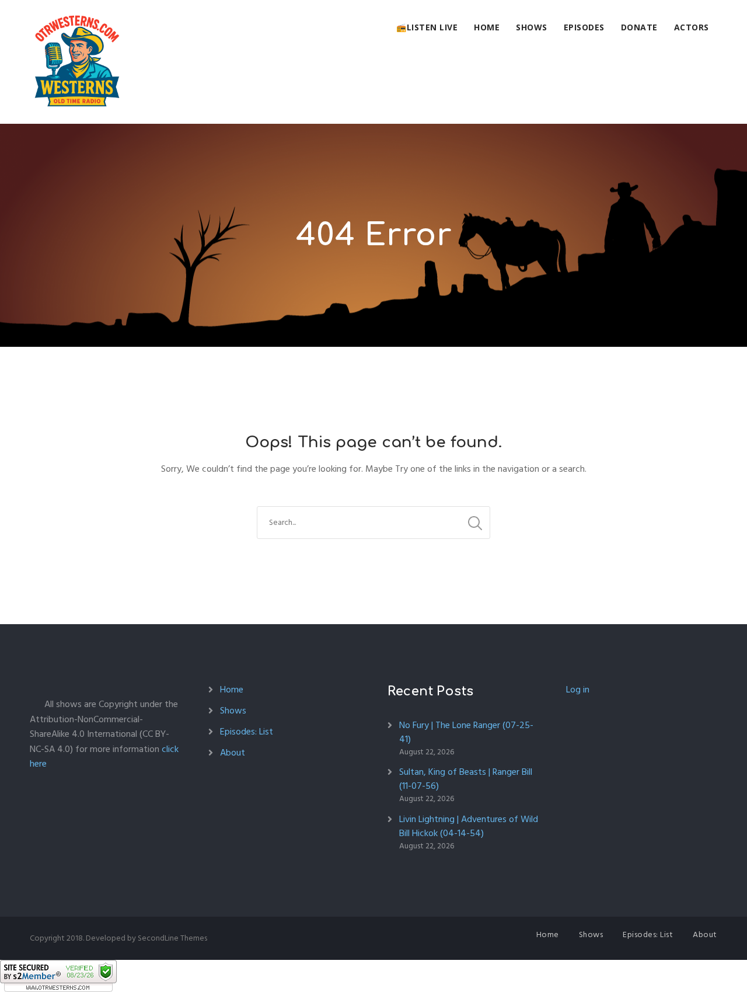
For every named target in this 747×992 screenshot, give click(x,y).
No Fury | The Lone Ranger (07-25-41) (466, 732)
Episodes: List (246, 731)
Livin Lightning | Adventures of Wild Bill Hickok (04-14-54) (468, 826)
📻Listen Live (427, 27)
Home (487, 27)
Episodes (584, 27)
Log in (577, 689)
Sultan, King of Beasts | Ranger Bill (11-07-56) (465, 778)
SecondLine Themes (172, 938)
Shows (531, 27)
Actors (691, 27)
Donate (639, 27)
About (232, 752)
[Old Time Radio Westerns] (77, 62)
